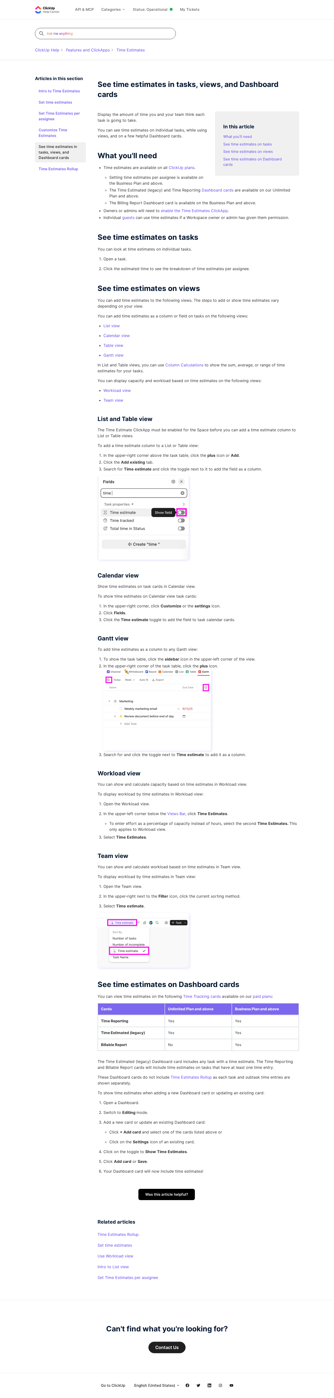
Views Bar (176, 813)
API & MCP (84, 9)
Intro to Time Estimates (59, 91)
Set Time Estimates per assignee (128, 1277)
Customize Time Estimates (53, 133)
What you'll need (237, 136)
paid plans (262, 996)
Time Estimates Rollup (191, 1077)
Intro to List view (113, 1266)
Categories (111, 9)
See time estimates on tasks (247, 144)
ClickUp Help (47, 50)
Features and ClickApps (88, 50)
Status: (150, 9)
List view (111, 325)
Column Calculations (184, 364)
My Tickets (190, 9)
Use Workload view (115, 1255)
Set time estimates (115, 1245)
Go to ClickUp (113, 1385)
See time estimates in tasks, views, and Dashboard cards (58, 152)
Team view (113, 400)
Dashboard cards (218, 190)
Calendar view (116, 335)
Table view (113, 345)
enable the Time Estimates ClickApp (194, 210)
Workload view (117, 390)
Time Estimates (130, 50)
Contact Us (167, 1347)
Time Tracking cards (202, 996)
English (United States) (155, 1385)
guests (128, 217)
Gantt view (113, 355)
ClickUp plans (181, 167)
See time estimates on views (248, 151)
